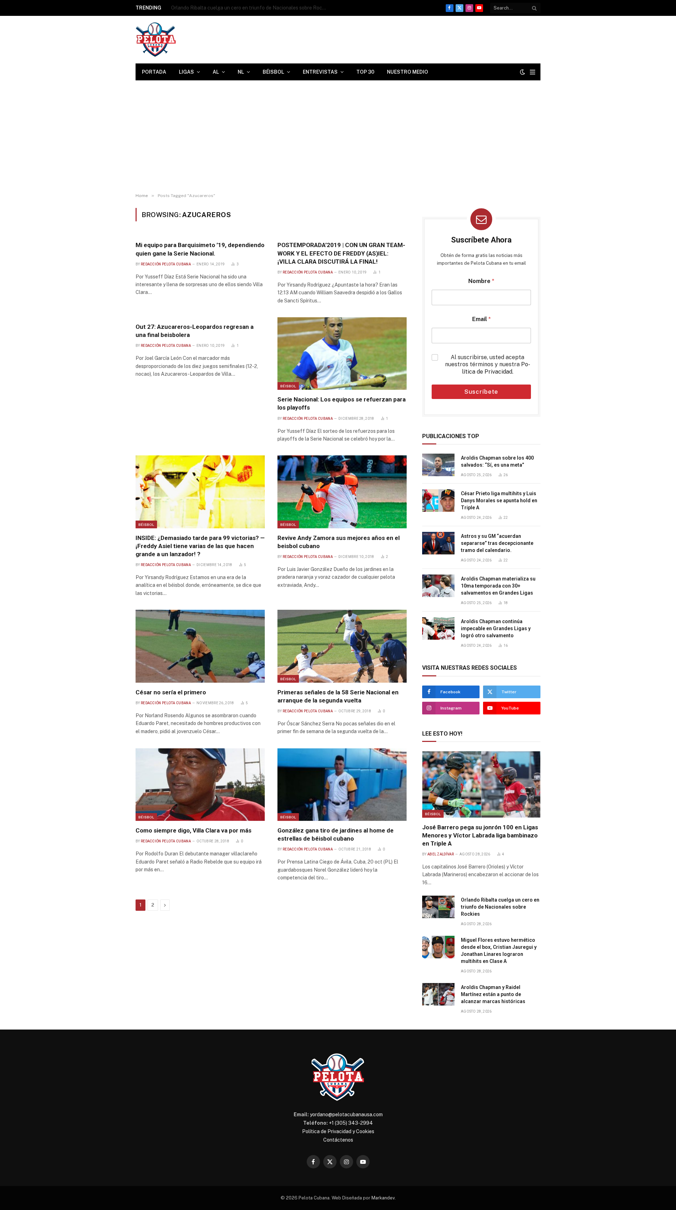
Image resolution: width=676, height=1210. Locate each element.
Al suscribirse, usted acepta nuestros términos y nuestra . (487, 364)
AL (216, 72)
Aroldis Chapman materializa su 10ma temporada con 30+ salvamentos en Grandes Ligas (498, 586)
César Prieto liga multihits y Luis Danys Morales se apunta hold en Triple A (499, 500)
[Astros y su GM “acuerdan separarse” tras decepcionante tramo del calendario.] (438, 543)
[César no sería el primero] (200, 646)
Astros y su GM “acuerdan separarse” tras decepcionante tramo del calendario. (497, 543)
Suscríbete (481, 391)
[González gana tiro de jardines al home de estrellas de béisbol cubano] (342, 784)
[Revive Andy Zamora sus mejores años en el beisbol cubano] (342, 491)
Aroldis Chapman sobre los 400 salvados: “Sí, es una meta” (497, 461)
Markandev (383, 1197)
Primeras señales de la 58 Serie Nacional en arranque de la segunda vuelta (338, 696)
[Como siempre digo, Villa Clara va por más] (200, 784)
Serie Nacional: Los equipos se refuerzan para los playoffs (341, 403)
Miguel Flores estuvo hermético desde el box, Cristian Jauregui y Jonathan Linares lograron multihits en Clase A (499, 950)
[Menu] (532, 72)
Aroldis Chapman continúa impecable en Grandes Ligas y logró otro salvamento (496, 628)
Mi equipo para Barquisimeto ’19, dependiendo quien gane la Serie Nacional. (200, 249)
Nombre (481, 281)
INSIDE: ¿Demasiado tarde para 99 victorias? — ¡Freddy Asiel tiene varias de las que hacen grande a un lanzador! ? (200, 546)
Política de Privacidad (496, 368)
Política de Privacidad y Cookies (338, 1131)
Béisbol (273, 72)
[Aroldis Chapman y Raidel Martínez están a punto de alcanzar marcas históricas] (438, 994)
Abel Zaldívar (440, 854)
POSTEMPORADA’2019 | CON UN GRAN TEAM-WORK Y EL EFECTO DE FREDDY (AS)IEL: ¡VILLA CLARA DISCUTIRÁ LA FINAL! (341, 253)
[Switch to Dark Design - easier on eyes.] (522, 72)
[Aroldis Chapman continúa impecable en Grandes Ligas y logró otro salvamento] (438, 628)
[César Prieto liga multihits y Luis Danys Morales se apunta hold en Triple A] (438, 500)
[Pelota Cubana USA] (156, 39)
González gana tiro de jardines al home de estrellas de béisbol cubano (335, 834)
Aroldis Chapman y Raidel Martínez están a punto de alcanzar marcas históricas (493, 994)
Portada (154, 72)
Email (481, 319)
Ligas (186, 72)
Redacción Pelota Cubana (166, 264)
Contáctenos (338, 1140)
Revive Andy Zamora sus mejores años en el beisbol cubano (338, 541)
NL (241, 72)
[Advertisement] (338, 136)
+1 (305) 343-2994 (351, 1123)
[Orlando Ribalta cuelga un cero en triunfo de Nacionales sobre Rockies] (438, 907)
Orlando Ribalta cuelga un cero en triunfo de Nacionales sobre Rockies (250, 8)
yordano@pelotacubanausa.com (346, 1114)
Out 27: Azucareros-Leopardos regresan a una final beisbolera (195, 330)
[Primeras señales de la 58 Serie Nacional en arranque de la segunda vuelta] (342, 646)
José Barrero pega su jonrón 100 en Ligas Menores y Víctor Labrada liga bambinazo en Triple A (480, 835)
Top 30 (365, 72)
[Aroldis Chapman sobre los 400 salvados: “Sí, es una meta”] (438, 465)
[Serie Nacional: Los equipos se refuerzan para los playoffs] (342, 353)
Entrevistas (320, 72)
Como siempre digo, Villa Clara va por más (193, 830)
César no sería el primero (171, 692)
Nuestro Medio (407, 72)
